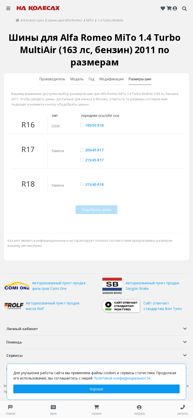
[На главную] (38, 8)
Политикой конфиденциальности (121, 378)
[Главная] (17, 20)
